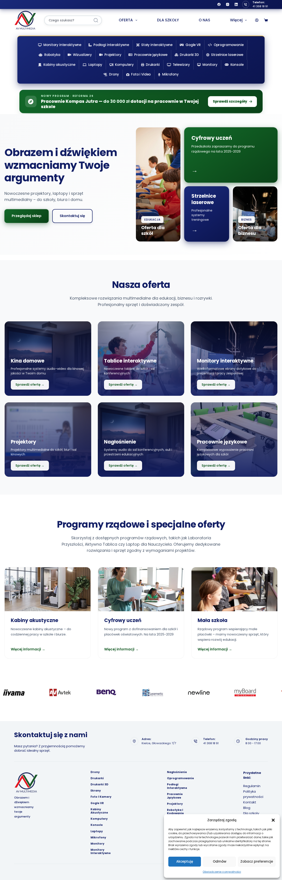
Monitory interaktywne (62, 44)
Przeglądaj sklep (26, 215)
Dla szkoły (251, 813)
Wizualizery (82, 54)
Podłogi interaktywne (111, 44)
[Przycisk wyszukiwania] (95, 20)
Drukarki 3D (189, 54)
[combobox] (67, 20)
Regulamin (251, 786)
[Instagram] (227, 4)
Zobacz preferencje (256, 861)
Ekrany (96, 790)
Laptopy (95, 64)
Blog (246, 807)
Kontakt (249, 802)
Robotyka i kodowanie (175, 811)
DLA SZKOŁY (168, 20)
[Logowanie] (256, 20)
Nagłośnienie (177, 772)
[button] (273, 820)
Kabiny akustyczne (59, 64)
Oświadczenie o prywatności (222, 872)
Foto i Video (141, 74)
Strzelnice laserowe (227, 54)
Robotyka (52, 54)
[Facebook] (219, 4)
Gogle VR (193, 44)
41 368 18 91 (260, 6)
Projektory (112, 54)
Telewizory (181, 64)
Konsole (237, 64)
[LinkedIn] (236, 4)
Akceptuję (184, 861)
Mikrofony (170, 74)
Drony (114, 74)
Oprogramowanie (229, 44)
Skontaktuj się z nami (50, 735)
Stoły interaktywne (157, 44)
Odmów (219, 861)
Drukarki (153, 64)
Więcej (236, 20)
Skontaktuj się (72, 215)
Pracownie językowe (150, 54)
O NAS (204, 20)
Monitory (209, 64)
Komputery (124, 64)
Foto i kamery (101, 797)
